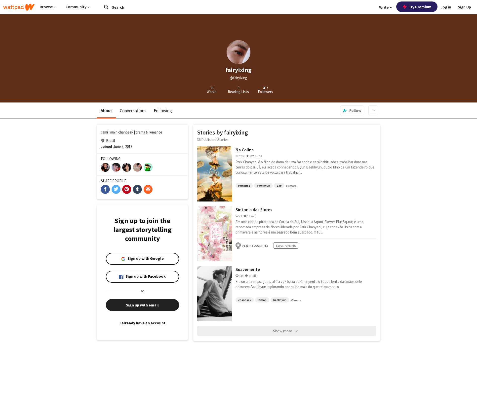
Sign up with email (142, 304)
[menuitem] (352, 110)
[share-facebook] (105, 189)
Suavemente (248, 269)
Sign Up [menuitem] (464, 6)
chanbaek (244, 300)
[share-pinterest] (126, 189)
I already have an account (142, 322)
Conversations (133, 110)
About (106, 110)
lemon (262, 300)
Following (163, 110)
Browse (46, 6)
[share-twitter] (116, 189)
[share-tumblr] (137, 189)
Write (384, 7)
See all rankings (286, 245)
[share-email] (148, 189)
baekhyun (263, 185)
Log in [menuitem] (445, 6)
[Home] (19, 7)
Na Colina (245, 150)
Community (76, 6)
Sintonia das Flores (254, 209)
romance (244, 185)
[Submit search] (106, 7)
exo (279, 185)
